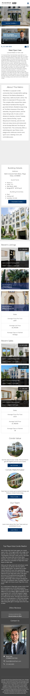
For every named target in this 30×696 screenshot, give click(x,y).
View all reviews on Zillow (15, 616)
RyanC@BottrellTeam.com (13, 661)
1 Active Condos (10, 23)
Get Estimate (14, 465)
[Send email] (26, 46)
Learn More (14, 530)
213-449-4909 (7, 46)
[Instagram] (28, 46)
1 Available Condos (17, 202)
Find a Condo (14, 497)
